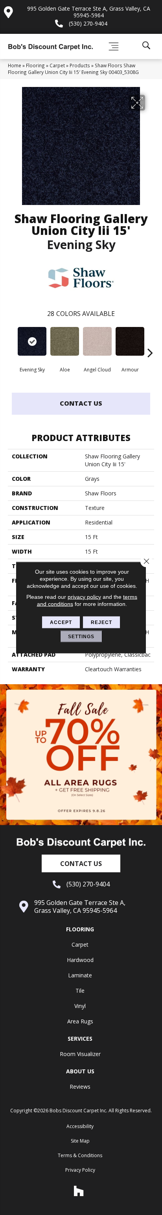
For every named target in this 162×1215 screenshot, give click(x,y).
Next (150, 341)
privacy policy (84, 597)
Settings (81, 636)
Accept (61, 622)
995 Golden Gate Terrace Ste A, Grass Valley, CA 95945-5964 (88, 12)
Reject (101, 622)
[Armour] (130, 341)
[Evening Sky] (32, 341)
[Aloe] (64, 341)
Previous (12, 341)
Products (80, 65)
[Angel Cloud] (97, 341)
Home (14, 65)
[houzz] (79, 1191)
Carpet (57, 65)
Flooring (35, 65)
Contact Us (81, 403)
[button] (81, 863)
